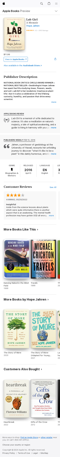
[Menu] (56, 3)
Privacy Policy (8, 453)
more (53, 102)
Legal (35, 453)
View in (14, 59)
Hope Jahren (32, 25)
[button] (41, 3)
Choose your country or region (16, 445)
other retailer (46, 437)
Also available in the (22, 65)
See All (53, 187)
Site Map (44, 453)
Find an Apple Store (29, 437)
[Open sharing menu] (55, 59)
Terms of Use (24, 453)
